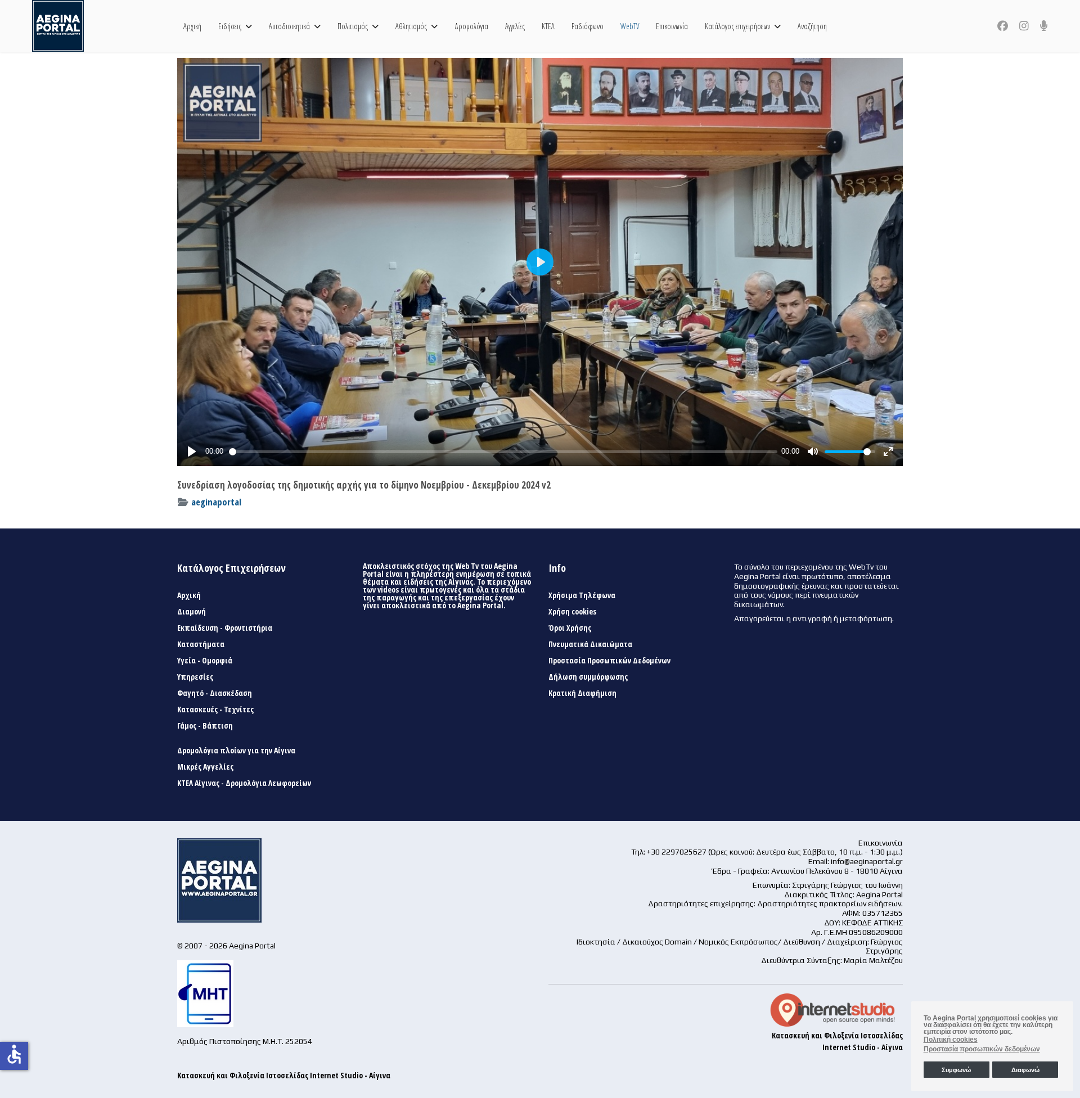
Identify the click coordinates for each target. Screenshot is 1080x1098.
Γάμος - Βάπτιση (205, 726)
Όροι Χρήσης (569, 628)
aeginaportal (216, 501)
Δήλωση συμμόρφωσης (588, 677)
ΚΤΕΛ (548, 26)
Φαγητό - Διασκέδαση (214, 693)
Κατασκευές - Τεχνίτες (215, 709)
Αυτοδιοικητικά (289, 26)
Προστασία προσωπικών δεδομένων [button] (982, 1049)
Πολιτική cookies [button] (951, 1039)
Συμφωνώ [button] (956, 1070)
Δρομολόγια (471, 26)
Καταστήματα (200, 644)
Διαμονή (191, 612)
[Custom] (1044, 26)
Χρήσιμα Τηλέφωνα (581, 595)
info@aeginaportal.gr (867, 861)
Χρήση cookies (572, 612)
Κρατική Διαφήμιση (582, 693)
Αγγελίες (515, 26)
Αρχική (192, 26)
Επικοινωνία (672, 26)
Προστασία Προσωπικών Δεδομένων (609, 661)
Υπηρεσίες (195, 677)
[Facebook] (1002, 26)
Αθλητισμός (411, 26)
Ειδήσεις (229, 26)
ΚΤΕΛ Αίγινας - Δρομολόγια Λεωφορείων (244, 783)
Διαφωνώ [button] (1025, 1070)
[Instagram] (1024, 26)
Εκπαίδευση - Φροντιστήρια (224, 628)
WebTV (629, 26)
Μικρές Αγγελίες (205, 767)
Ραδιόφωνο (588, 26)
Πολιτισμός (353, 26)
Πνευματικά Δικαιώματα (590, 644)
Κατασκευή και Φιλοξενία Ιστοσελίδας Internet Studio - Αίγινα (283, 1075)
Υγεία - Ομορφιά (204, 661)
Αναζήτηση (812, 26)
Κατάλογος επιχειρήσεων (737, 26)
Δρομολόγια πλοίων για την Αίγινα (236, 750)
